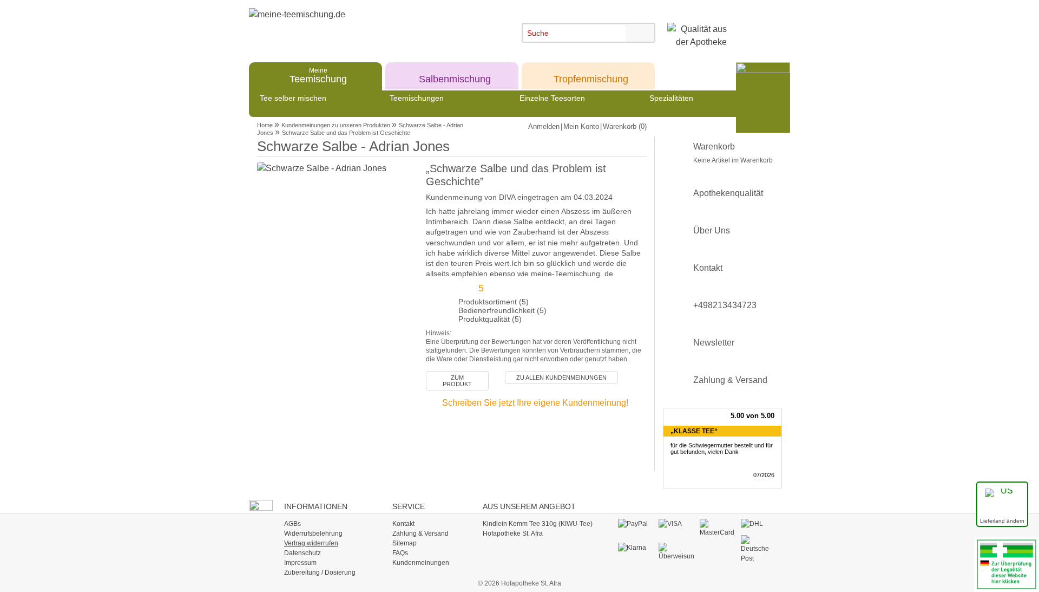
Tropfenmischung (591, 75)
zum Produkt (457, 380)
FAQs (400, 553)
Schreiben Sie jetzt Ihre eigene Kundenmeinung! (535, 402)
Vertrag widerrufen (311, 543)
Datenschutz (302, 553)
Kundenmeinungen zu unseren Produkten (335, 125)
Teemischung (318, 75)
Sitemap (404, 543)
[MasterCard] (717, 527)
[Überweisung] (676, 551)
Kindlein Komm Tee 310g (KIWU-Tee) (538, 524)
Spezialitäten (671, 98)
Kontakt (707, 267)
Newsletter (713, 342)
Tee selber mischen (293, 98)
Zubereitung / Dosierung (320, 572)
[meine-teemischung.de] (347, 26)
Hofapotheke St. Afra (513, 533)
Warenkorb (733, 153)
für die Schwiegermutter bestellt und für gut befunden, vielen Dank (721, 449)
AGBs (292, 524)
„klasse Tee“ (694, 431)
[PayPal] (635, 524)
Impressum (300, 563)
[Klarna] (635, 547)
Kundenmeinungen (420, 563)
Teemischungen (417, 98)
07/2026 (763, 475)
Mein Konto (581, 126)
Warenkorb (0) (625, 126)
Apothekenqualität (728, 193)
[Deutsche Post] (758, 548)
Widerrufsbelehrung (313, 533)
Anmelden (544, 126)
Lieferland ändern (1002, 521)
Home (265, 125)
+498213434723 (725, 305)
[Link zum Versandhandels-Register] (1006, 563)
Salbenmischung (455, 75)
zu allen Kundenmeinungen (561, 377)
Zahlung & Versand (730, 380)
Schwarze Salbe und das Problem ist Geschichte (346, 132)
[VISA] (676, 524)
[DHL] (758, 524)
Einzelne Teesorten (552, 98)
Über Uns (711, 230)
